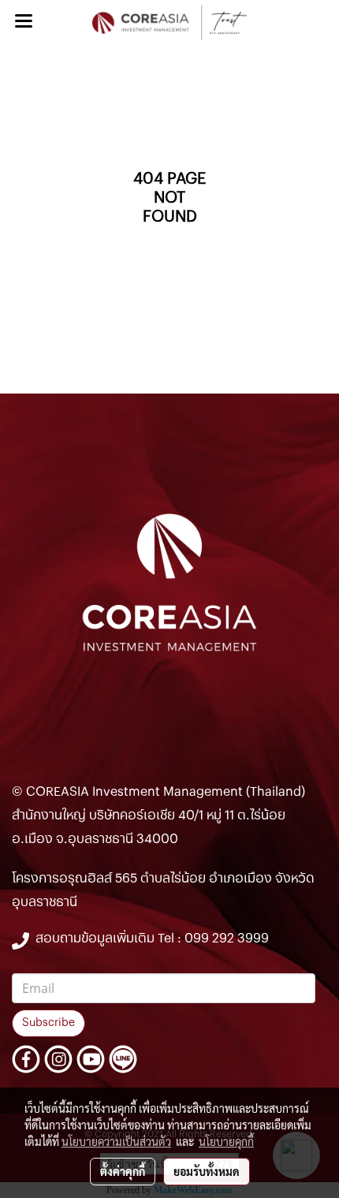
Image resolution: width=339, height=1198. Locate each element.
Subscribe (48, 1022)
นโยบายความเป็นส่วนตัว (116, 1141)
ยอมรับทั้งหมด (206, 1171)
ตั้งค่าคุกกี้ (122, 1171)
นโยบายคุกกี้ (226, 1141)
